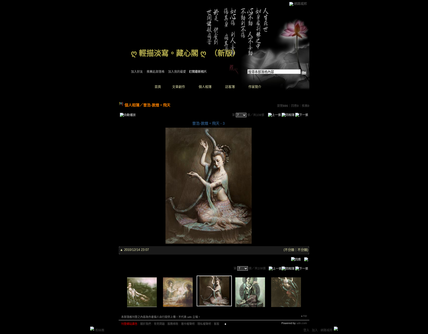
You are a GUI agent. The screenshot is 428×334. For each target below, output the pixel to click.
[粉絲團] (92, 329)
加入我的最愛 (177, 71)
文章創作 (178, 87)
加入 (315, 330)
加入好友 (137, 71)
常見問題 (159, 323)
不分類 (289, 250)
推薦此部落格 (155, 71)
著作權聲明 (188, 323)
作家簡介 (254, 87)
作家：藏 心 (139, 59)
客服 (216, 323)
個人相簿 (205, 87)
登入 (306, 330)
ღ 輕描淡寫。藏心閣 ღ (168, 53)
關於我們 (145, 323)
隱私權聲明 (204, 323)
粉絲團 (99, 330)
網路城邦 (300, 3)
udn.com (301, 323)
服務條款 (172, 323)
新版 (224, 53)
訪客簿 (230, 87)
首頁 (158, 87)
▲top (303, 315)
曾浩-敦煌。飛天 (156, 105)
